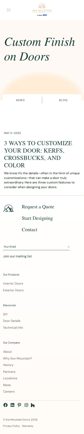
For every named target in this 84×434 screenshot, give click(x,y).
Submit (68, 247)
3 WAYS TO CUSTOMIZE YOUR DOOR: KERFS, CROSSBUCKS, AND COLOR (38, 153)
